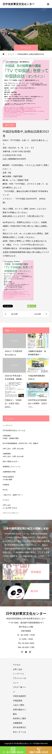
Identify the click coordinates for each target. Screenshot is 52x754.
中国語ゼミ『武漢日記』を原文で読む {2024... (13, 403)
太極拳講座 (7, 453)
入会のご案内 (18, 705)
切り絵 (5, 490)
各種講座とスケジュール (11, 466)
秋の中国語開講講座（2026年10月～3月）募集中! (20, 443)
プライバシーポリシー (11, 513)
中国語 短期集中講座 (11, 438)
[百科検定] (26, 565)
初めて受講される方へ (11, 461)
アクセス (6, 500)
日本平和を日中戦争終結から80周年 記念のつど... (37, 403)
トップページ (7, 425)
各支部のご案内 (19, 718)
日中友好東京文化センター (19, 4)
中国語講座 (7, 435)
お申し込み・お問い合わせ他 (13, 448)
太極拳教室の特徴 (9, 472)
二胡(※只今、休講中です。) (13, 495)
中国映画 (6, 484)
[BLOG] (26, 584)
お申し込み (7, 505)
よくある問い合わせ (10, 508)
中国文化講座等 (8, 477)
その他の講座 (7, 479)
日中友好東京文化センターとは (14, 430)
